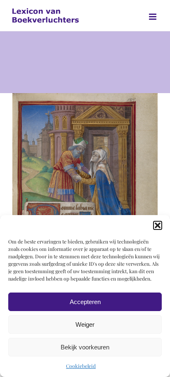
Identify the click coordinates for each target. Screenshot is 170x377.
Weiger (85, 324)
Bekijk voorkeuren (85, 347)
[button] (157, 225)
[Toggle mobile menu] (153, 16)
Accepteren (85, 301)
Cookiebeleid (81, 366)
